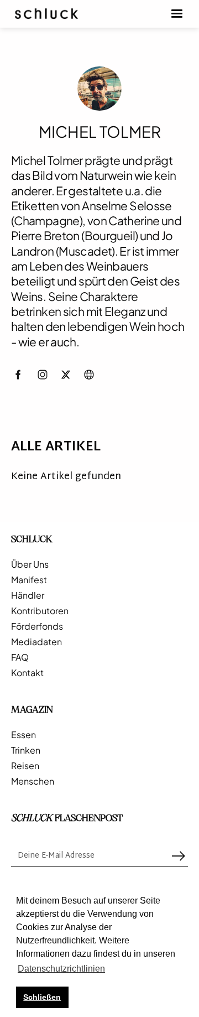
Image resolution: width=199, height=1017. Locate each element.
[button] (177, 14)
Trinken (25, 750)
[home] (46, 14)
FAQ (20, 657)
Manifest (29, 579)
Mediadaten (36, 641)
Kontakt (27, 672)
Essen (23, 734)
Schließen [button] (42, 997)
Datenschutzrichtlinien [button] (61, 968)
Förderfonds (37, 626)
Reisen (25, 765)
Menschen (32, 781)
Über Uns (30, 564)
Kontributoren (40, 610)
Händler (27, 595)
